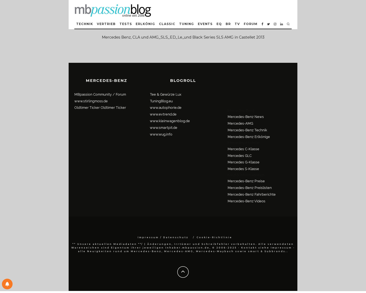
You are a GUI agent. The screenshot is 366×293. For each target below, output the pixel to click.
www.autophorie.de (165, 108)
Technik (84, 24)
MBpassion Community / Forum (100, 94)
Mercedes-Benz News (246, 117)
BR (228, 24)
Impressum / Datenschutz (163, 237)
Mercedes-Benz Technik (247, 130)
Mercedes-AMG (240, 123)
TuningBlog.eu (161, 101)
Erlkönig (145, 24)
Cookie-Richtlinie (214, 237)
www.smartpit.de (163, 128)
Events (205, 24)
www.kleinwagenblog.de (170, 121)
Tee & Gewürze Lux (165, 94)
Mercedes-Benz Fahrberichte (252, 194)
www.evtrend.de (163, 114)
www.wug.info (161, 134)
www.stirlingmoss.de (91, 101)
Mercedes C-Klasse (243, 149)
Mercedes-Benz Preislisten (250, 188)
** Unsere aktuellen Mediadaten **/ (107, 244)
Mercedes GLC (240, 156)
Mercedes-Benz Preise (246, 181)
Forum (251, 24)
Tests (126, 24)
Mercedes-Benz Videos (246, 201)
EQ (219, 24)
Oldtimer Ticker (87, 108)
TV (237, 24)
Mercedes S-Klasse (243, 169)
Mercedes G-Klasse (243, 162)
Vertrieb (106, 24)
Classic (167, 24)
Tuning (186, 24)
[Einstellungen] (7, 284)
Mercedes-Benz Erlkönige (249, 137)
